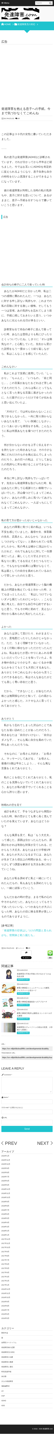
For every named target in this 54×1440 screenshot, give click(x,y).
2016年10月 (5, 1297)
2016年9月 (5, 1302)
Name (5, 1097)
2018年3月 (5, 1227)
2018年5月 (5, 1218)
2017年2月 (5, 1281)
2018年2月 (5, 1231)
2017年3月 (5, 1277)
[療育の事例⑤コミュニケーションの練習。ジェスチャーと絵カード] (8, 991)
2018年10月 (5, 1197)
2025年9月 (5, 1168)
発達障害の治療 (7, 1357)
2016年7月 (5, 1310)
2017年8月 (5, 1256)
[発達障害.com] (20, 15)
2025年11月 (5, 1160)
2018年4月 (5, 1222)
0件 (18, 118)
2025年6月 (5, 1181)
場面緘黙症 (5, 1386)
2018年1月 (5, 1235)
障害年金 (4, 1333)
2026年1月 (5, 1156)
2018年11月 (5, 1193)
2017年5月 (5, 1268)
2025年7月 (5, 1177)
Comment (7, 1075)
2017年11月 (5, 1243)
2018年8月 (5, 1206)
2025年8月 (5, 1172)
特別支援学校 (6, 1372)
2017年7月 (5, 1260)
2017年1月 (5, 1285)
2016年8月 (5, 1306)
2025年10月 (5, 1164)
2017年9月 (5, 1252)
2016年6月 (5, 1314)
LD (2, 1391)
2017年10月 (5, 1247)
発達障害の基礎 (7, 1362)
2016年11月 (5, 1293)
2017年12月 (5, 1239)
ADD (3, 1406)
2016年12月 (5, 1289)
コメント (21, 948)
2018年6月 (5, 1214)
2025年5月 (5, 1185)
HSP (3, 1396)
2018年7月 (5, 1210)
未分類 (3, 1376)
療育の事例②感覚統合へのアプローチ (32, 1002)
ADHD (3, 1401)
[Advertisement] (27, 73)
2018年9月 (5, 1202)
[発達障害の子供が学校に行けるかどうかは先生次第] (8, 978)
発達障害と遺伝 (7, 1367)
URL (5, 1118)
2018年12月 (5, 1189)
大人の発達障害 (7, 1381)
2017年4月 (5, 1272)
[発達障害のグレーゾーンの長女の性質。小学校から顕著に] (8, 1030)
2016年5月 (5, 1318)
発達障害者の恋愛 (8, 1347)
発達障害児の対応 (23, 979)
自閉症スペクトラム (9, 1343)
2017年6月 (5, 1264)
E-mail (6, 1108)
